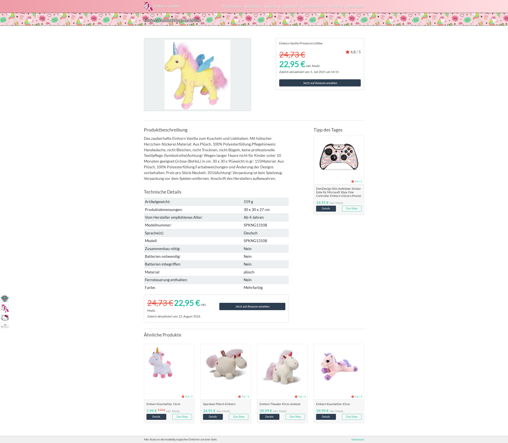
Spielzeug (272, 6)
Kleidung (335, 6)
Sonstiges (355, 6)
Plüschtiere (231, 6)
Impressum (357, 439)
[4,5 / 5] (225, 363)
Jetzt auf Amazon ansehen (320, 83)
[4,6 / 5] (338, 365)
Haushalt (291, 6)
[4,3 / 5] (338, 157)
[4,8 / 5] (282, 365)
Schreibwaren (313, 6)
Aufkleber (253, 6)
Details (326, 208)
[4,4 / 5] (169, 362)
